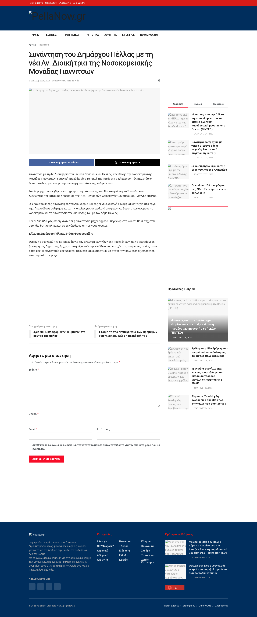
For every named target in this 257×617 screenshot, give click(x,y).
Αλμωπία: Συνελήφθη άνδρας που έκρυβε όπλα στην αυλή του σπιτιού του (208, 400)
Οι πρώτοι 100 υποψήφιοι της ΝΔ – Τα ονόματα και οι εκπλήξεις (208, 189)
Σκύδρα (145, 550)
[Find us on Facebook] (32, 586)
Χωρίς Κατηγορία (147, 561)
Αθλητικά (110, 34)
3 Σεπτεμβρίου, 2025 (39, 80)
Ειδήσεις (51, 34)
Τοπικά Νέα (72, 34)
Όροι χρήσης (79, 3)
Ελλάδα (123, 555)
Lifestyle (128, 34)
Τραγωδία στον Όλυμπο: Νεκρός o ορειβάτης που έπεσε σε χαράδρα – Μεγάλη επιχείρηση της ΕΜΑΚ (207, 376)
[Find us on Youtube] (57, 586)
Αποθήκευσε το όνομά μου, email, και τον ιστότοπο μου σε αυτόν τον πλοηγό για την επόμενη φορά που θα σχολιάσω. (96, 447)
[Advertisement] (94, 291)
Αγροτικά (93, 34)
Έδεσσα (123, 546)
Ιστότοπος (103, 429)
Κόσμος (146, 541)
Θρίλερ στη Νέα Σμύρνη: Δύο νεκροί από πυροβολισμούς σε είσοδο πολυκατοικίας (209, 352)
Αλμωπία (102, 559)
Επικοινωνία (65, 3)
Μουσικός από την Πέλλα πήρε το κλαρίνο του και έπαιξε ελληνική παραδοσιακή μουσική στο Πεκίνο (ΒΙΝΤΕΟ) (208, 122)
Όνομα (34, 413)
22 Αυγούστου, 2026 (202, 388)
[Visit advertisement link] (198, 242)
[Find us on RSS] (49, 586)
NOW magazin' (105, 546)
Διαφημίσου (51, 3)
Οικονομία (147, 546)
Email (33, 429)
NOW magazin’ (149, 34)
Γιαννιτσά (44, 45)
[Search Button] (227, 34)
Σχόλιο (34, 369)
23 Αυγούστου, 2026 (202, 360)
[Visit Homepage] (57, 18)
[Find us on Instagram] (40, 586)
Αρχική (36, 34)
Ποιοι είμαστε (36, 3)
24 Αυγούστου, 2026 (181, 337)
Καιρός (123, 559)
